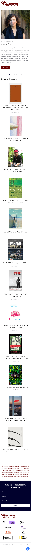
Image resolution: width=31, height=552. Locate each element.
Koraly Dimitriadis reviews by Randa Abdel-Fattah (15, 357)
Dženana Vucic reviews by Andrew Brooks (15, 326)
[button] (29, 3)
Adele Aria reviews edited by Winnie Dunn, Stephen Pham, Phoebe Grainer (15, 294)
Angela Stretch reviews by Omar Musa (15, 263)
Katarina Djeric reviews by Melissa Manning (15, 201)
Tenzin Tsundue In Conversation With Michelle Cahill (15, 170)
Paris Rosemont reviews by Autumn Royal (15, 450)
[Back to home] (9, 3)
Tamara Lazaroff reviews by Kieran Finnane (15, 419)
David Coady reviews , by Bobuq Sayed (15, 107)
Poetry (11, 41)
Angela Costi (6, 44)
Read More (5, 67)
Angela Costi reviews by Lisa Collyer (15, 139)
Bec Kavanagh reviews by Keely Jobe (15, 388)
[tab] (9, 74)
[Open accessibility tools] (28, 549)
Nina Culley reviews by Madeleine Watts (15, 232)
